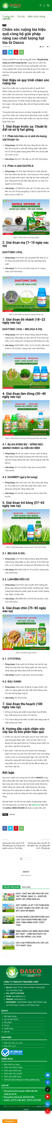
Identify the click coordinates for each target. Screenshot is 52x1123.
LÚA (4, 25)
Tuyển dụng (8, 1028)
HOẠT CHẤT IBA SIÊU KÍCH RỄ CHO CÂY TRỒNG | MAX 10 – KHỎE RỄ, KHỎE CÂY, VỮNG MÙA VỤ (32, 896)
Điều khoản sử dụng (12, 1064)
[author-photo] (26, 859)
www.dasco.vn (20, 999)
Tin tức (21, 16)
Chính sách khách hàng (13, 1067)
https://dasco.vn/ (26, 875)
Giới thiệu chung (10, 1016)
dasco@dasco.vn (18, 996)
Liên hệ (6, 1032)
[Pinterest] (16, 52)
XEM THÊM (26, 887)
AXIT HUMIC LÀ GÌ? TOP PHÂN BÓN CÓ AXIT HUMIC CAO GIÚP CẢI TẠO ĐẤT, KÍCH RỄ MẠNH (32, 908)
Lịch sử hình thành (11, 1019)
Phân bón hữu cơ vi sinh (13, 1043)
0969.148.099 (18, 808)
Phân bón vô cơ (10, 1046)
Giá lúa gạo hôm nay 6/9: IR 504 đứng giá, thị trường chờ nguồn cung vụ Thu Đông (13, 845)
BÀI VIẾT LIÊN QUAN (11, 887)
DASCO (26, 872)
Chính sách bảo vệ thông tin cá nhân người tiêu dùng (21, 1080)
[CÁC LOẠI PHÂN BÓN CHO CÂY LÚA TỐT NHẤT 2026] (8, 945)
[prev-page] (3, 954)
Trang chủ (8, 16)
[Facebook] (4, 52)
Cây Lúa (12, 814)
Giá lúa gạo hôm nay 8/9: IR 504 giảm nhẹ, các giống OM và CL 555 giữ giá (38, 845)
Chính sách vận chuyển (13, 1073)
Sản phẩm (8, 1022)
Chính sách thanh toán (12, 1070)
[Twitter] (10, 52)
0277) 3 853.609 (18, 1100)
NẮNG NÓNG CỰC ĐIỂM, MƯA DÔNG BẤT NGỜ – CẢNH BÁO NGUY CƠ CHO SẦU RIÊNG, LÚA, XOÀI (32, 934)
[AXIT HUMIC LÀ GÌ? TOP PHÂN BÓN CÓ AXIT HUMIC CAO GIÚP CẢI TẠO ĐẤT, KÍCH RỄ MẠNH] (8, 908)
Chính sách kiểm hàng (12, 1077)
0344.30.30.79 (10, 1094)
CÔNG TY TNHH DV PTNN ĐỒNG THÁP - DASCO (20, 1106)
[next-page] (7, 954)
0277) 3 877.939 (17, 993)
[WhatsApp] (21, 52)
